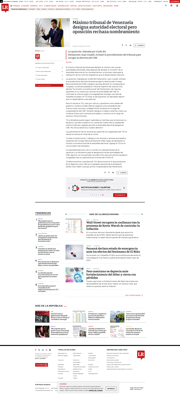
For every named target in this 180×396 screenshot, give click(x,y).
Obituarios (76, 371)
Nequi (38, 9)
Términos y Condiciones (114, 362)
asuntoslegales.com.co (42, 388)
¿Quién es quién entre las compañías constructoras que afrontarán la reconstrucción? (47, 238)
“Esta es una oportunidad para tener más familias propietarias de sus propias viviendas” (135, 316)
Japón (78, 9)
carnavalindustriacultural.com (44, 390)
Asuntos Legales (63, 355)
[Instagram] (47, 350)
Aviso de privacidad (113, 360)
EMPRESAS (34, 6)
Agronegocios (62, 353)
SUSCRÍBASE (175, 1)
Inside (90, 369)
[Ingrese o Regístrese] (177, 5)
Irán (52, 311)
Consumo (129, 326)
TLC (73, 9)
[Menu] (11, 6)
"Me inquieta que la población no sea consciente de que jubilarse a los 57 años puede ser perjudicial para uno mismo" (49, 224)
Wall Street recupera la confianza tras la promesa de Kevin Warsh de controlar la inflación (113, 226)
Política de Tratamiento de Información (118, 364)
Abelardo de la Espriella (63, 9)
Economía (32, 9)
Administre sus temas (44, 85)
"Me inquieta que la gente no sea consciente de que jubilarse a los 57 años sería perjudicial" (60, 331)
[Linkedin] (130, 45)
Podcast (60, 373)
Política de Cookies (96, 390)
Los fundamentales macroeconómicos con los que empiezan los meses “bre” (48, 275)
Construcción (42, 233)
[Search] (166, 5)
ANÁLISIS (73, 6)
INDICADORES (108, 6)
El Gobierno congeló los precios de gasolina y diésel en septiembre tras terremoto (97, 316)
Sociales (60, 378)
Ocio (89, 371)
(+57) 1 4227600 (40, 358)
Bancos (44, 9)
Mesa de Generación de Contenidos (118, 353)
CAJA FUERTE (97, 6)
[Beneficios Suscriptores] (171, 6)
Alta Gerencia (77, 353)
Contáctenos (111, 358)
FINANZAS (16, 6)
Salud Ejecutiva (93, 373)
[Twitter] (126, 45)
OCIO (40, 6)
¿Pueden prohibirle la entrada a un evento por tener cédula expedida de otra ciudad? (97, 331)
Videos (75, 378)
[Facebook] (122, 45)
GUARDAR (140, 45)
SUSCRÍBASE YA (120, 195)
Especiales (76, 364)
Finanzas (51, 9)
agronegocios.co (56, 388)
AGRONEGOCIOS (63, 6)
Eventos (90, 364)
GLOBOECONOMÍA (50, 6)
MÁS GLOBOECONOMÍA (133, 295)
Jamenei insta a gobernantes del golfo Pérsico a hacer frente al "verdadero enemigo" (60, 316)
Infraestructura (77, 369)
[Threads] (50, 350)
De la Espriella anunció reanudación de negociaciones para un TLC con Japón (48, 288)
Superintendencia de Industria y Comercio (120, 369)
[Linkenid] (43, 350)
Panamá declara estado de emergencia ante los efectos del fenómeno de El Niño (113, 250)
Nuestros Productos (113, 355)
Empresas (61, 364)
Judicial (90, 326)
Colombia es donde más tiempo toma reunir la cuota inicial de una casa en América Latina (48, 251)
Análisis (90, 353)
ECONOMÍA (25, 6)
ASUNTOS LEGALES (84, 6)
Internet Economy (63, 371)
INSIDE (116, 6)
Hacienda (41, 246)
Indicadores (61, 369)
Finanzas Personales (79, 367)
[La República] (5, 8)
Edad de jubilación (87, 9)
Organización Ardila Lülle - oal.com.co (136, 388)
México (40, 259)
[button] (68, 188)
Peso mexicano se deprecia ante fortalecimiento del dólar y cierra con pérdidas (48, 263)
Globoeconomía (93, 367)
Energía (90, 311)
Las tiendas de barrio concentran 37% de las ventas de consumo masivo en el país (134, 331)
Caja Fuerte (76, 355)
